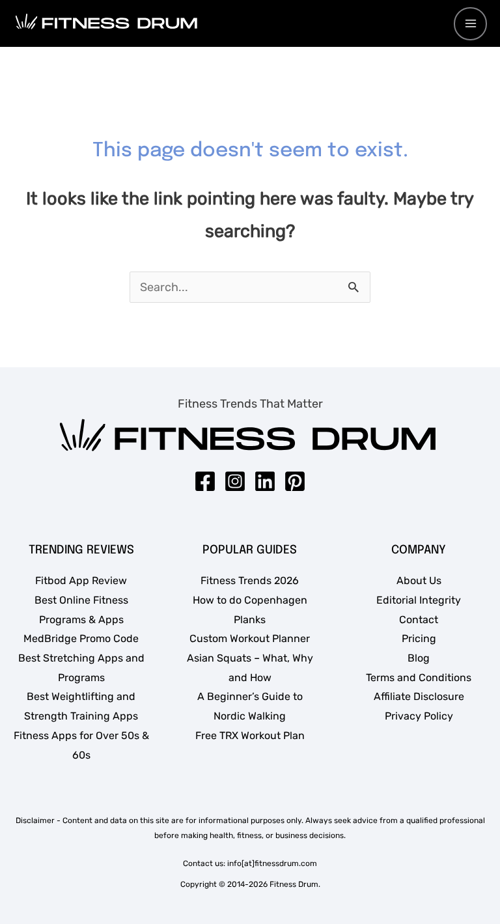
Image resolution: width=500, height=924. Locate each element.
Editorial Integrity (418, 600)
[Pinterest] (295, 481)
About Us (418, 580)
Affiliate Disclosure (419, 696)
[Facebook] (205, 481)
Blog (419, 658)
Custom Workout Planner (249, 638)
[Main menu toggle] (470, 23)
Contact (418, 619)
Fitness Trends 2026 (250, 580)
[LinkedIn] (265, 481)
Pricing (419, 638)
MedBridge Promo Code (81, 638)
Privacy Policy (419, 716)
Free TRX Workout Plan (250, 735)
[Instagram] (235, 481)
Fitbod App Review (81, 580)
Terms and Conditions (418, 677)
